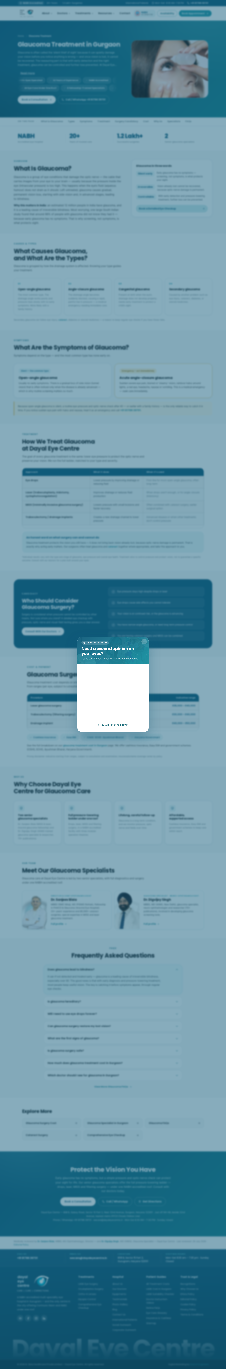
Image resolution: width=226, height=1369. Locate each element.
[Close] (144, 641)
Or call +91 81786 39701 (115, 725)
